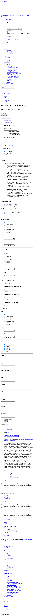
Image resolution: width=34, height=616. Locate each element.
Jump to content (5, 1)
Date (8, 428)
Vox (7, 351)
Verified (8, 349)
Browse (6, 49)
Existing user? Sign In (9, 19)
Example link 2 (7, 497)
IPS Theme (6, 526)
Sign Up (6, 42)
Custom (8, 232)
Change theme (4, 614)
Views (6, 299)
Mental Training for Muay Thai (15, 69)
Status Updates (9, 153)
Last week (8, 226)
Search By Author (8, 145)
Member (8, 346)
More (8, 54)
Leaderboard (10, 53)
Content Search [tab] (7, 120)
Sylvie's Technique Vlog (13, 74)
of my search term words (13, 212)
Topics (7, 154)
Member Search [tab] (8, 122)
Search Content (8, 419)
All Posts (9, 64)
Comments (7, 283)
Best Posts (9, 66)
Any (7, 222)
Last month (8, 227)
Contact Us (6, 532)
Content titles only (10, 206)
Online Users (10, 52)
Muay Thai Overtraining (13, 72)
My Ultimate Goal (11, 79)
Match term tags (14, 133)
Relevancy (9, 429)
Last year (8, 230)
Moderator (8, 348)
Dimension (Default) (12, 531)
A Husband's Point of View (14, 76)
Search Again (4, 115)
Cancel (6, 421)
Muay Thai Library (8, 83)
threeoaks (6, 439)
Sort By (6, 426)
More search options (6, 118)
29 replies (9, 473)
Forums (9, 50)
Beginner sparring (11, 436)
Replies (6, 291)
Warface (9, 80)
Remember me (10, 33)
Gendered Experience (12, 67)
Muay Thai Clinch (11, 70)
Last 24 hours (9, 224)
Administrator (9, 345)
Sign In (9, 36)
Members (5, 308)
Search (8, 59)
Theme (5, 527)
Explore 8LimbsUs (8, 63)
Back (8, 554)
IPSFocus (13, 526)
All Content (9, 151)
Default (9, 529)
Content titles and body (11, 204)
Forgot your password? (13, 39)
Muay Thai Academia (12, 77)
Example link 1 (7, 495)
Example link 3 (7, 498)
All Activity (7, 57)
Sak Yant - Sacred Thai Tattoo (14, 73)
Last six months (10, 229)
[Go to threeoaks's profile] (7, 432)
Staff (5, 56)
